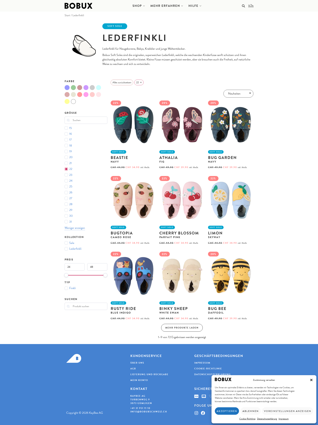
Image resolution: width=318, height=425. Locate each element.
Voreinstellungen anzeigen (287, 411)
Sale (71, 243)
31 (70, 222)
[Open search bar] (243, 5)
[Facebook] (203, 413)
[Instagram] (196, 413)
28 (70, 204)
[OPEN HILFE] (200, 6)
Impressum (284, 418)
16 (70, 134)
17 (70, 140)
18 (70, 146)
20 (71, 157)
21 (70, 163)
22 (70, 169)
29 (70, 210)
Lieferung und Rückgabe (149, 374)
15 (70, 128)
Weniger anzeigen (75, 228)
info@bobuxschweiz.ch (148, 411)
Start (67, 15)
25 (70, 186)
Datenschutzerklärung (267, 418)
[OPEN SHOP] (144, 6)
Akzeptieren (227, 411)
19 (70, 151)
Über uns (137, 363)
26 (70, 192)
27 (70, 198)
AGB (133, 368)
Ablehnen (250, 411)
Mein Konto (139, 380)
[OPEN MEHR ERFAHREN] (182, 6)
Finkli (72, 288)
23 (70, 175)
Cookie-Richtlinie (247, 418)
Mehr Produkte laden (182, 327)
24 (71, 181)
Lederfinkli (75, 249)
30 (71, 216)
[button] (311, 380)
